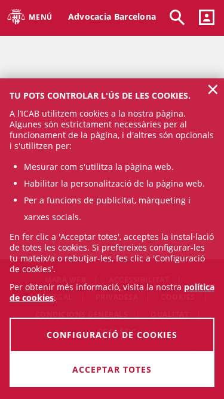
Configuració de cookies (112, 334)
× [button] (213, 89)
